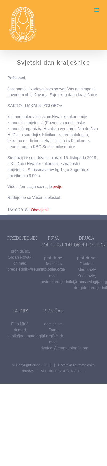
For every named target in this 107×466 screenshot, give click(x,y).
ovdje (57, 187)
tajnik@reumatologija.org (29, 336)
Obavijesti (40, 210)
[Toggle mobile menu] (97, 10)
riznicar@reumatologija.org (64, 348)
